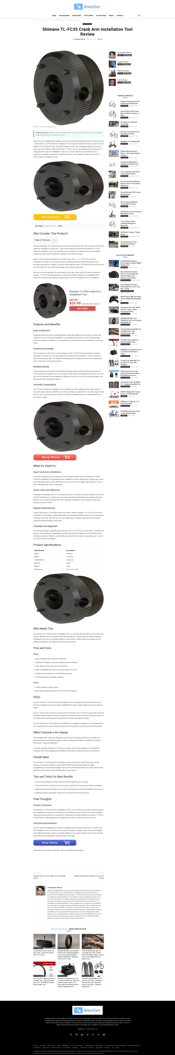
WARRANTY (65, 1045)
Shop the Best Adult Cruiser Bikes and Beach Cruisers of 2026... (130, 113)
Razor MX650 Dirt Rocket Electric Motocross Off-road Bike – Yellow (130, 287)
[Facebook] (80, 44)
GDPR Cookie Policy (134, 1045)
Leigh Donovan (123, 62)
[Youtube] (104, 1035)
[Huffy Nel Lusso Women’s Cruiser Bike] (114, 124)
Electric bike (101, 15)
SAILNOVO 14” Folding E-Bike (130, 141)
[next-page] (38, 990)
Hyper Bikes (76, 15)
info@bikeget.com (91, 1029)
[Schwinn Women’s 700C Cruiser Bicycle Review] (112, 194)
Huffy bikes (88, 15)
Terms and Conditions (77, 1045)
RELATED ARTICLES (59, 929)
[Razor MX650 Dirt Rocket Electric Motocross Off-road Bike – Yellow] (114, 287)
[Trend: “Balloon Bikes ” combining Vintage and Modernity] (112, 223)
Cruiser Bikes (64, 15)
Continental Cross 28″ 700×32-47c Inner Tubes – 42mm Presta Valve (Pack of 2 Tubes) (43, 953)
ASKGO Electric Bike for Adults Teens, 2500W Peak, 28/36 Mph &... (131, 299)
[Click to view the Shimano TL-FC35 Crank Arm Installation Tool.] (68, 217)
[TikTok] (93, 1035)
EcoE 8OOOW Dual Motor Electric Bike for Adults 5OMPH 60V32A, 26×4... (131, 263)
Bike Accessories (43, 20)
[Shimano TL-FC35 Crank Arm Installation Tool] (68, 186)
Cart (113, 1047)
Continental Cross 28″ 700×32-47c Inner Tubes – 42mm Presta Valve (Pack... (131, 309)
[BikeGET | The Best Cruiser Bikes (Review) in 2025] (87, 6)
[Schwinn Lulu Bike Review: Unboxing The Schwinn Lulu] (112, 164)
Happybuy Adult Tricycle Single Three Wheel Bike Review (49, 877)
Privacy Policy (51, 1045)
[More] (108, 44)
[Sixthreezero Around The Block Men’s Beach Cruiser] (112, 214)
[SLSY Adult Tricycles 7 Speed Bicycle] (114, 234)
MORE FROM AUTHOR (77, 929)
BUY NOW (82, 308)
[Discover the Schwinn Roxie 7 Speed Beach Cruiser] (113, 134)
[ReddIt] (98, 44)
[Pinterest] (89, 44)
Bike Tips (91, 1047)
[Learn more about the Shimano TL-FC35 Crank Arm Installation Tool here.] (68, 457)
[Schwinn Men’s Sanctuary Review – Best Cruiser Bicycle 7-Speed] (114, 153)
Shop (117, 1047)
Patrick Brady (122, 80)
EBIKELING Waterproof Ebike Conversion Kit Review (89, 877)
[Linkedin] (82, 1035)
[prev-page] (34, 990)
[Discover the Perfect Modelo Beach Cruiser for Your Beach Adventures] (113, 183)
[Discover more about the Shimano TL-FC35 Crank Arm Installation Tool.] (68, 843)
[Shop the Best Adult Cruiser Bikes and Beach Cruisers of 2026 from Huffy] (112, 113)
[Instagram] (77, 1035)
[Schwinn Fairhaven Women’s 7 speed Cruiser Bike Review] (112, 104)
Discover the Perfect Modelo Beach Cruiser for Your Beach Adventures (130, 183)
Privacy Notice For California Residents (116, 1045)
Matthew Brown (123, 71)
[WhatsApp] (94, 44)
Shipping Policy (89, 1045)
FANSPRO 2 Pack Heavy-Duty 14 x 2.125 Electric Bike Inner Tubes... (131, 352)
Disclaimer (43, 1045)
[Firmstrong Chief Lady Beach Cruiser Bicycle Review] (112, 174)
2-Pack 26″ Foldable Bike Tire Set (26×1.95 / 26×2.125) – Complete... (130, 362)
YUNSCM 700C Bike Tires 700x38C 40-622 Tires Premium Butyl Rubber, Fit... (131, 320)
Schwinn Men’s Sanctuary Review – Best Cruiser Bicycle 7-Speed (130, 153)
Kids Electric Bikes (125, 280)
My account (46, 1047)
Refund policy (99, 1045)
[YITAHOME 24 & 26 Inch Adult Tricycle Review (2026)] (114, 413)
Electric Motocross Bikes (127, 291)
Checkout (107, 1047)
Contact (120, 15)
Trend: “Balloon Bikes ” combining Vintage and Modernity (128, 223)
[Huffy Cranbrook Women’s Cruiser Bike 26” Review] (112, 204)
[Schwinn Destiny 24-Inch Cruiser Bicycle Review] (113, 244)
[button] (139, 16)
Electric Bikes (124, 303)
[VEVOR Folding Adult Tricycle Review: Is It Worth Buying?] (114, 394)
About (111, 15)
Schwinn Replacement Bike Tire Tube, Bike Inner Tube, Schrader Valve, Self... (131, 331)
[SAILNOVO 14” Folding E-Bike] (112, 144)
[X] (84, 44)
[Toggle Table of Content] (53, 240)
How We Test (37, 1047)
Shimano (78, 259)
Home (54, 15)
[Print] (103, 44)
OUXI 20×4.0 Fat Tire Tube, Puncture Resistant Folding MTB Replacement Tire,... (130, 373)
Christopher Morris (80, 39)
